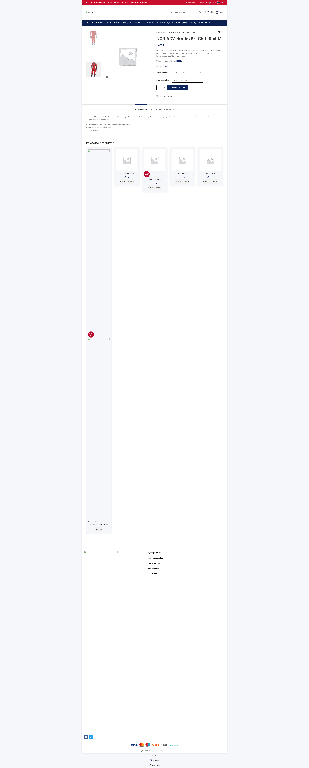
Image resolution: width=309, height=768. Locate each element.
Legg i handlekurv (178, 87)
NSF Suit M (182, 173)
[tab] (141, 108)
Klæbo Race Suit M (154, 179)
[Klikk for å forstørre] (107, 77)
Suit (164, 32)
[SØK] (200, 12)
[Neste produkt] (221, 32)
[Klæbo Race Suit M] (154, 160)
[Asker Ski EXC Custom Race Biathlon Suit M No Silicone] (99, 240)
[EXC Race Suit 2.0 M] (126, 160)
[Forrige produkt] (215, 32)
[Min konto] (212, 12)
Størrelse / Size (162, 80)
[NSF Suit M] (182, 160)
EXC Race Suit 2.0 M (126, 173)
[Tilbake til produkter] (218, 32)
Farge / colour (162, 72)
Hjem (158, 32)
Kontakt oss (203, 2)
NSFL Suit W (210, 173)
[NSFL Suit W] (210, 160)
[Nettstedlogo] (90, 12)
